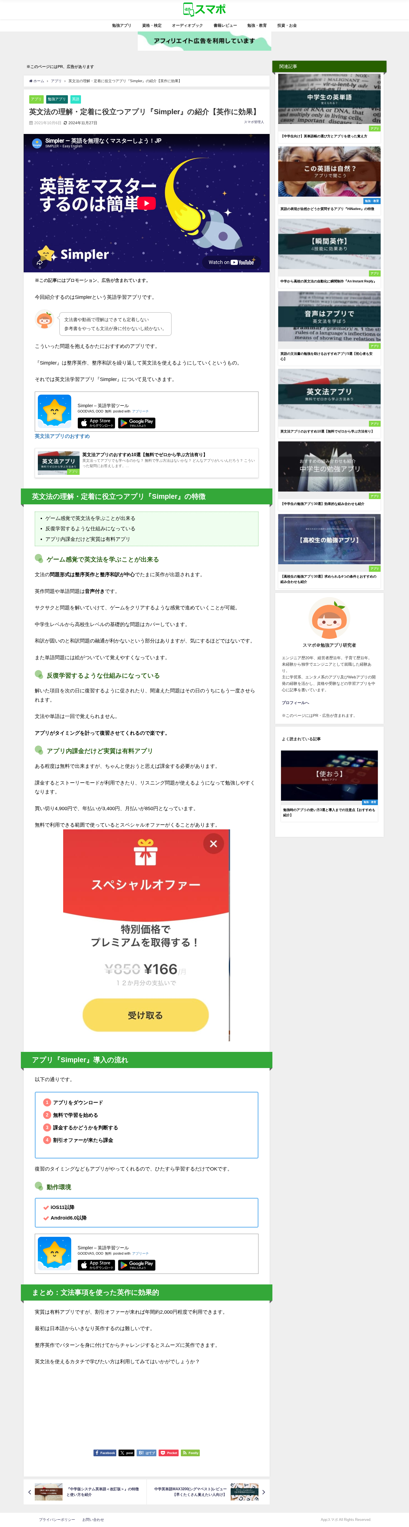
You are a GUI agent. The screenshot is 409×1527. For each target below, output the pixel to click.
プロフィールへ (295, 703)
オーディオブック (187, 25)
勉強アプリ (122, 25)
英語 (75, 99)
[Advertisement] (146, 1405)
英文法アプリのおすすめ (62, 436)
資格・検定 (152, 25)
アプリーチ (140, 411)
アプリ (36, 99)
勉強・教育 (257, 25)
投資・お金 (287, 25)
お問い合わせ (93, 1519)
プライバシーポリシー (59, 1519)
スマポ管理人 (254, 122)
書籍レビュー (225, 25)
